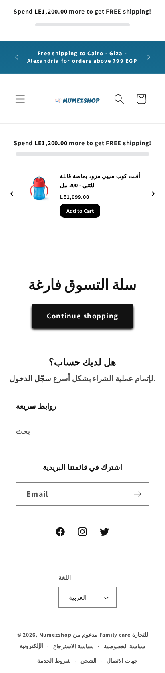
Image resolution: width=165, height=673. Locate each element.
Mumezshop (55, 634)
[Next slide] (153, 194)
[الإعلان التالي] (148, 57)
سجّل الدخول (30, 378)
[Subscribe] (138, 493)
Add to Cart (80, 210)
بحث (23, 431)
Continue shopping (82, 315)
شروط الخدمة (54, 660)
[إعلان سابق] (16, 57)
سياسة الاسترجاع (73, 646)
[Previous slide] (12, 194)
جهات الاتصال (122, 660)
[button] (20, 99)
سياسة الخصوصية (124, 646)
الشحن (88, 660)
